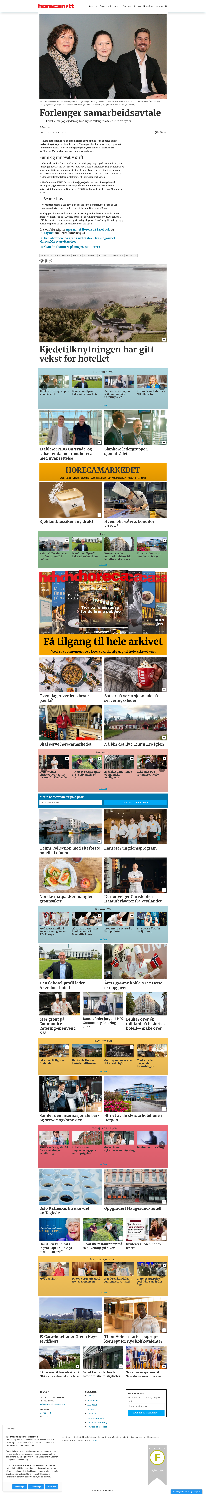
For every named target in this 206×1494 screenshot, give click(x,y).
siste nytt (131, 255)
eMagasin (160, 6)
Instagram (47, 233)
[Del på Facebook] (157, 132)
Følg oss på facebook (97, 1426)
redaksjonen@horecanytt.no (52, 1404)
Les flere (103, 405)
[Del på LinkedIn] (160, 132)
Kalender (92, 1413)
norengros (104, 255)
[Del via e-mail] (164, 132)
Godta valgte (36, 1487)
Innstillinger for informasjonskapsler (186, 1492)
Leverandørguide (96, 1418)
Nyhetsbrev (148, 6)
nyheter (77, 255)
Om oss (137, 6)
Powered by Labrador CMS (103, 1490)
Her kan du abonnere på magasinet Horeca (69, 247)
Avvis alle (52, 1487)
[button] (44, 387)
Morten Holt (45, 1412)
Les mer (94, 1440)
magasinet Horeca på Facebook (88, 229)
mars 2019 (118, 255)
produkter (90, 255)
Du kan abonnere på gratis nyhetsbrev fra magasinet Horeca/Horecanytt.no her (77, 239)
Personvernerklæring (97, 1422)
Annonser (127, 6)
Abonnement (105, 6)
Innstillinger (19, 1487)
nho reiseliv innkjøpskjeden (55, 255)
